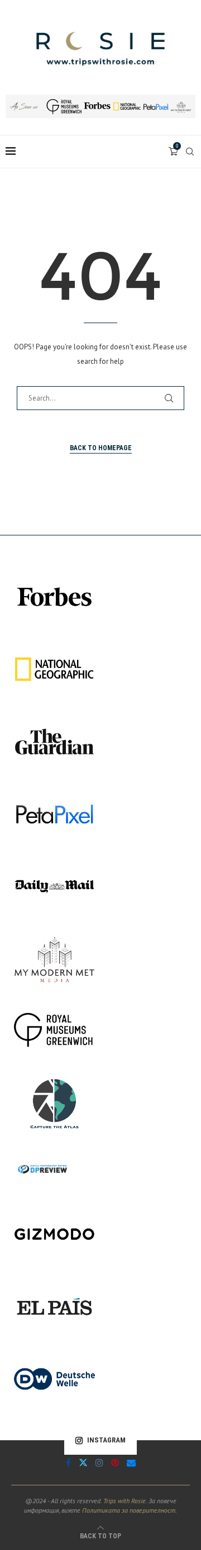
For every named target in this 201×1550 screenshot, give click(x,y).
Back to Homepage (101, 448)
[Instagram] (99, 1462)
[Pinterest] (115, 1462)
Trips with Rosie (124, 1501)
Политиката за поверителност (128, 1510)
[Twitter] (83, 1462)
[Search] (189, 151)
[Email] (131, 1462)
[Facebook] (68, 1462)
